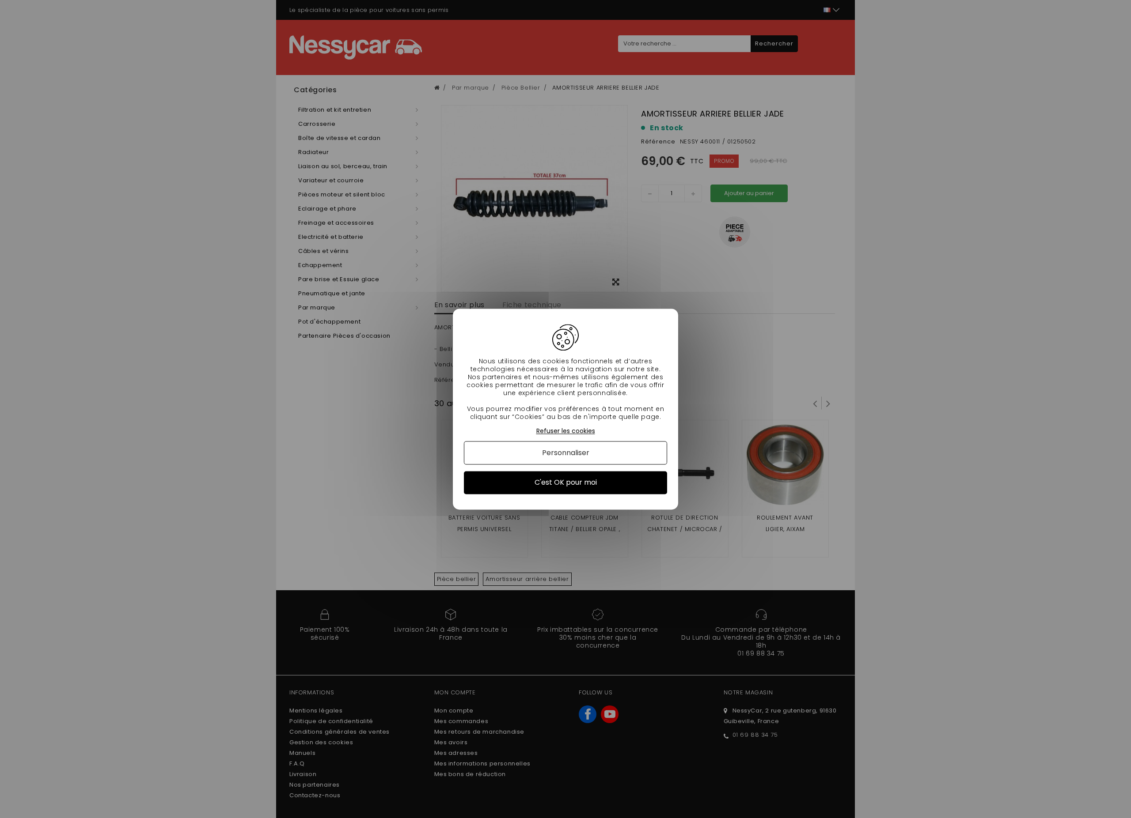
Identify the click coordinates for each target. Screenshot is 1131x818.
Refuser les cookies (565, 431)
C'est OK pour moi (566, 483)
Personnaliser (565, 453)
